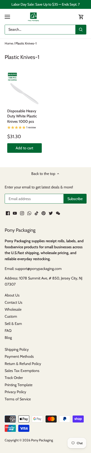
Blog (8, 337)
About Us (12, 295)
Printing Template (18, 385)
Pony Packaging (42, 440)
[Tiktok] (36, 213)
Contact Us (13, 302)
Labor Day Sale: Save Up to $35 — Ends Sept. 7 (45, 4)
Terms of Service (18, 399)
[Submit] (80, 29)
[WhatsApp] (29, 213)
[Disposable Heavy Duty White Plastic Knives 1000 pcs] (24, 89)
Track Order (14, 377)
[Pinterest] (44, 213)
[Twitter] (51, 213)
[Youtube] (15, 213)
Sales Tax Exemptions (22, 370)
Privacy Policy (15, 392)
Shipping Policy (17, 349)
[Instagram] (22, 213)
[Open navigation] (7, 17)
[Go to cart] (81, 16)
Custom (11, 316)
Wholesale (13, 309)
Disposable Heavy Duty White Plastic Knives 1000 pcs (22, 116)
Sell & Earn (13, 323)
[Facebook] (8, 213)
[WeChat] (58, 213)
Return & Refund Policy (23, 363)
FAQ (8, 330)
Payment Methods (19, 356)
